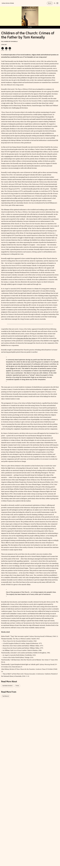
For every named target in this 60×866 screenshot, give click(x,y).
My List (49, 3)
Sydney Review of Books (8, 3)
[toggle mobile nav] (57, 3)
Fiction (17, 685)
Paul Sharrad (5, 696)
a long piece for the (26, 338)
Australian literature (7, 685)
